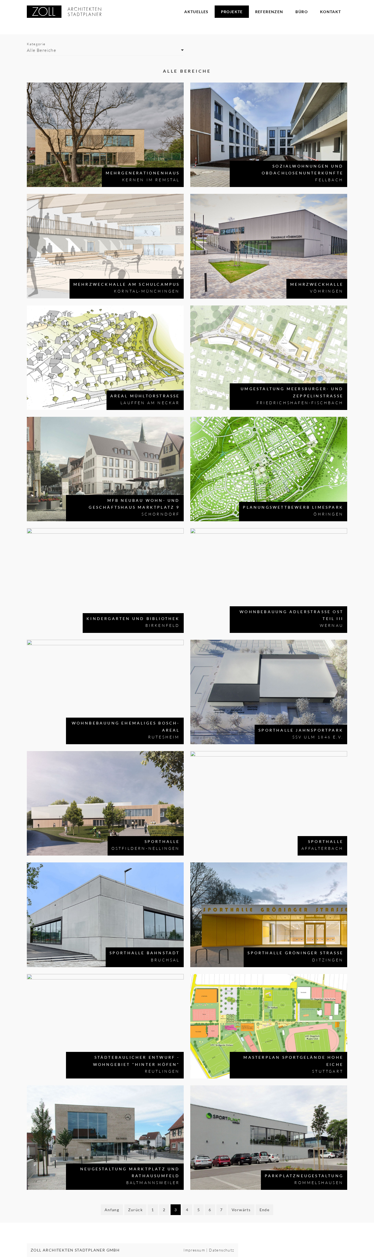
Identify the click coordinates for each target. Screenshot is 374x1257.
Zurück (135, 1209)
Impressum (194, 1250)
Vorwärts (241, 1209)
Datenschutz (221, 1250)
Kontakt (330, 11)
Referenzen (269, 11)
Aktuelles (196, 11)
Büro (301, 11)
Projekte (232, 11)
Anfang (112, 1209)
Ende (265, 1209)
